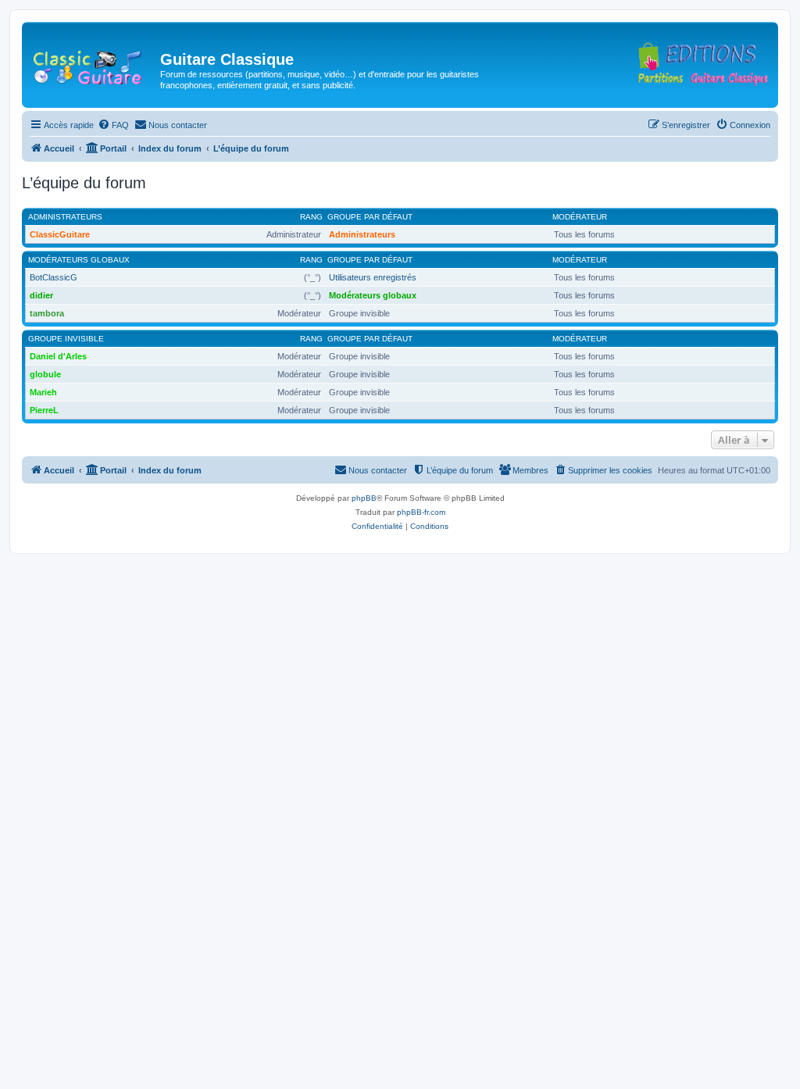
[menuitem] (113, 125)
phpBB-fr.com (421, 512)
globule (45, 374)
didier (41, 295)
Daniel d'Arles (58, 356)
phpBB (364, 498)
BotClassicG (53, 277)
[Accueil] (93, 64)
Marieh (43, 392)
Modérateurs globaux (79, 259)
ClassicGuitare (60, 234)
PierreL (44, 410)
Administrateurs (65, 216)
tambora (47, 313)
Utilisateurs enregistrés (372, 277)
